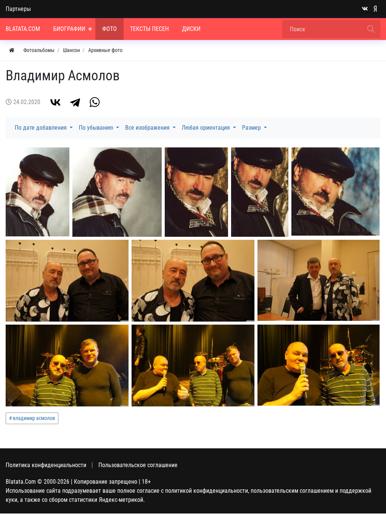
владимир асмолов (34, 418)
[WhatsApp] (95, 102)
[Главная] (12, 50)
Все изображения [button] (148, 127)
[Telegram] (75, 102)
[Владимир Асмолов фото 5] (37, 191)
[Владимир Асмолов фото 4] (117, 192)
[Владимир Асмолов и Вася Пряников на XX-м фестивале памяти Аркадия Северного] (193, 281)
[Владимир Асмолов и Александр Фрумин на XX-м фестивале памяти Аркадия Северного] (318, 365)
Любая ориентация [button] (206, 127)
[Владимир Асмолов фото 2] (259, 192)
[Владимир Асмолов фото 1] (335, 191)
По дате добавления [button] (41, 127)
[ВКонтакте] (55, 102)
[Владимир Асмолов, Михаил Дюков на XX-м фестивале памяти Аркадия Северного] (67, 365)
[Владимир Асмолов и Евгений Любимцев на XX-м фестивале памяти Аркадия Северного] (318, 280)
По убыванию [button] (97, 127)
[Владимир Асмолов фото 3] (196, 192)
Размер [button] (252, 127)
